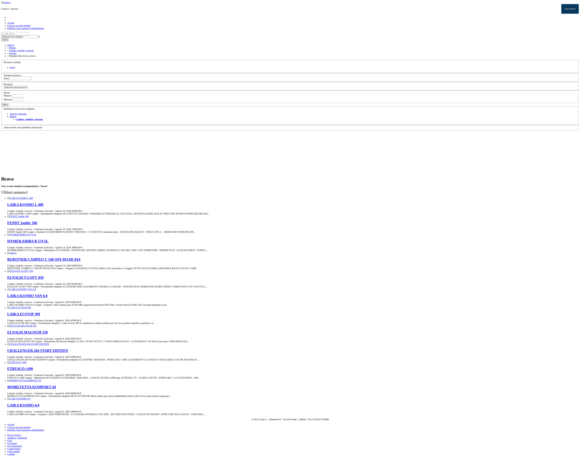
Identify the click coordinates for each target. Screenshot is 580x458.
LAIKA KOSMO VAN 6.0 (27, 296)
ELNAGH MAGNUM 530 (27, 332)
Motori (13, 116)
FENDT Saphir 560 (22, 223)
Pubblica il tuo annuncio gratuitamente (25, 28)
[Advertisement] (91, 152)
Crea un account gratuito (19, 25)
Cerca (5, 40)
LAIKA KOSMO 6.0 (23, 405)
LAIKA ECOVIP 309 (23, 314)
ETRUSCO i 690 (20, 369)
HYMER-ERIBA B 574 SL (27, 241)
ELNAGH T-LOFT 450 (25, 277)
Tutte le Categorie (18, 114)
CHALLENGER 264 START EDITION (37, 350)
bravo (12, 67)
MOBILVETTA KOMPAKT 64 (31, 387)
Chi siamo (12, 443)
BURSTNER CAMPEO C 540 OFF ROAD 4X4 (43, 259)
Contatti (11, 454)
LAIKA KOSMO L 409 (25, 205)
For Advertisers (14, 446)
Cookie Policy (14, 448)
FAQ (9, 440)
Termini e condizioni (17, 438)
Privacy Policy (14, 435)
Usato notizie (570, 9)
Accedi (10, 23)
